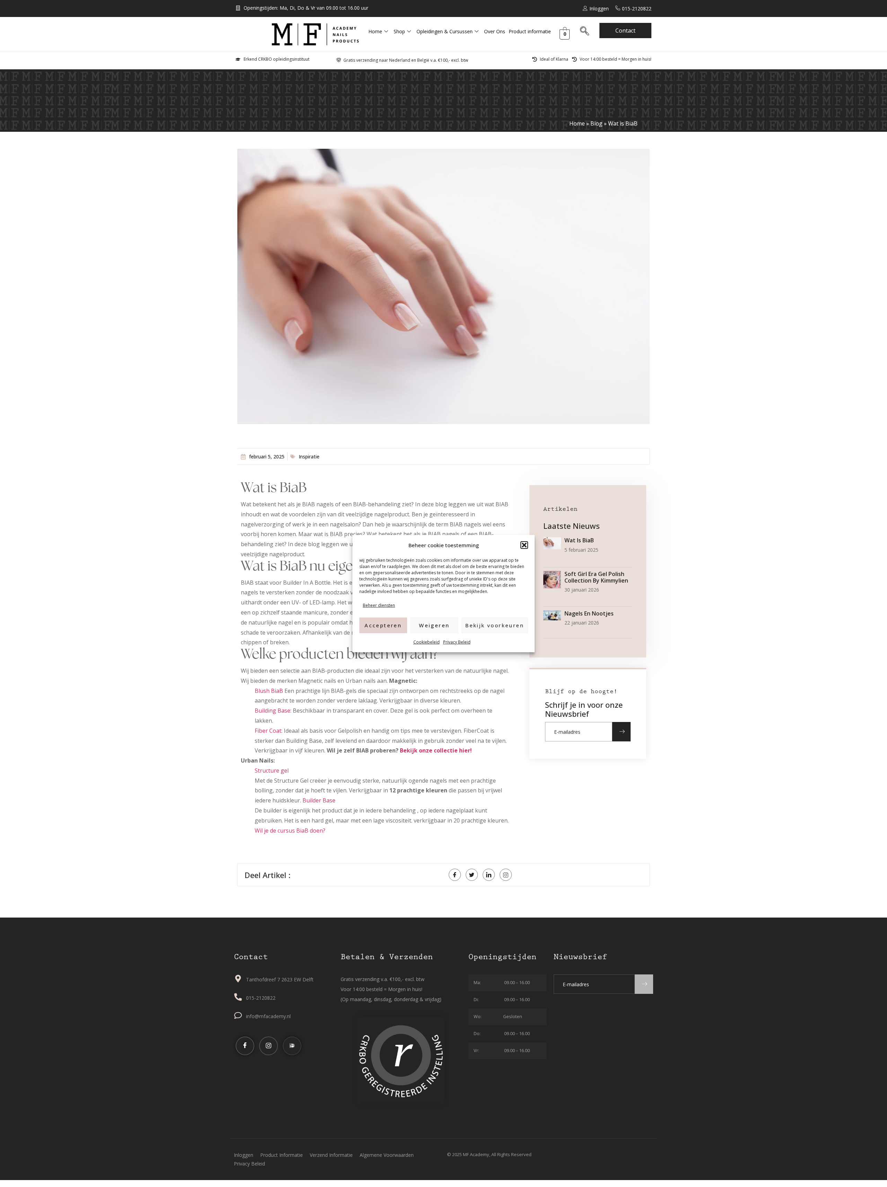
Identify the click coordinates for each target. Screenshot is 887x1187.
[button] (524, 545)
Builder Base (318, 800)
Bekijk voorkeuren (494, 624)
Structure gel (272, 770)
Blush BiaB (269, 691)
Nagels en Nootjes (589, 613)
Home (375, 31)
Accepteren (383, 624)
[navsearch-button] (584, 32)
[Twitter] (472, 875)
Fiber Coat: (268, 730)
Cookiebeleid (426, 642)
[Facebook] (455, 875)
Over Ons (494, 31)
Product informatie (530, 31)
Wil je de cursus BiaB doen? (290, 830)
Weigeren (434, 624)
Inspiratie (309, 456)
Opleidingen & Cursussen (444, 31)
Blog (596, 123)
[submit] (621, 731)
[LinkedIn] (489, 875)
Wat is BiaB (579, 540)
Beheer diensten (379, 605)
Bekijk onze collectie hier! (435, 750)
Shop (399, 31)
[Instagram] (268, 1046)
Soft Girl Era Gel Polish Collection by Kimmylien (596, 577)
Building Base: (273, 710)
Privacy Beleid (457, 642)
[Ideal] (292, 1046)
